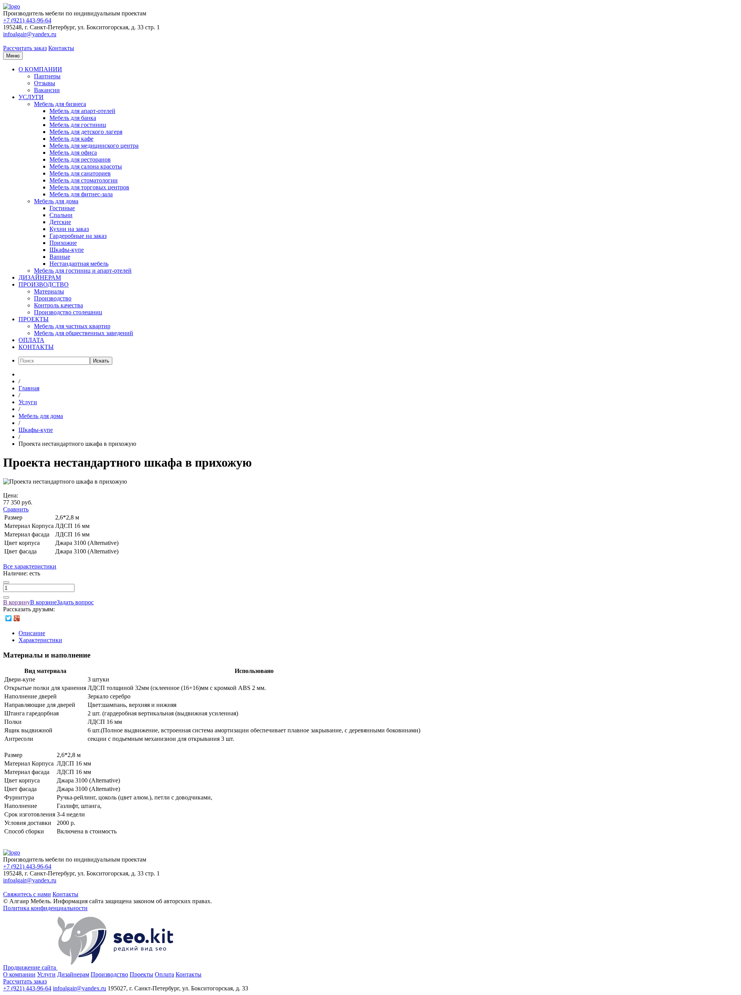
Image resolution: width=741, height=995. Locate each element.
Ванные (59, 256)
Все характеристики (29, 566)
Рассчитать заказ (25, 48)
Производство (52, 298)
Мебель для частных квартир (72, 326)
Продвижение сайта (30, 967)
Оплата (164, 974)
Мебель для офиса (73, 152)
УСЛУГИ (31, 97)
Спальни (61, 215)
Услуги (46, 974)
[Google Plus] (17, 618)
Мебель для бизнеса (60, 104)
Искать (101, 361)
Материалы (49, 291)
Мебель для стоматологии (83, 180)
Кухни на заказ (69, 229)
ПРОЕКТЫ (34, 319)
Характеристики (40, 640)
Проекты (141, 974)
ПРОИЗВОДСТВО (44, 284)
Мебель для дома (56, 201)
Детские (60, 222)
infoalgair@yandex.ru (29, 34)
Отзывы (44, 83)
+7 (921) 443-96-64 (27, 20)
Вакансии (47, 90)
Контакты (61, 48)
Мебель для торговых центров (89, 187)
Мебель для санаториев (80, 173)
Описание (32, 633)
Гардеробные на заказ (78, 236)
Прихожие (63, 242)
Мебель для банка (72, 118)
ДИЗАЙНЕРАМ (40, 277)
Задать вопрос (75, 602)
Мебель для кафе (71, 138)
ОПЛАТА (31, 340)
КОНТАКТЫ (36, 347)
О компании (19, 974)
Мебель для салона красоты (85, 166)
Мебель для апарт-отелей (82, 111)
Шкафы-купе (66, 249)
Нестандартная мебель (78, 263)
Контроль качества (58, 305)
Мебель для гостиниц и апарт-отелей (83, 270)
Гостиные (62, 208)
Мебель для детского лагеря (85, 131)
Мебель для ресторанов (80, 159)
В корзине (43, 602)
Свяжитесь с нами (27, 894)
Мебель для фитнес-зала (81, 194)
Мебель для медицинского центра (94, 145)
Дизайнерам (73, 974)
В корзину (16, 602)
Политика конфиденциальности (45, 908)
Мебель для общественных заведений (83, 333)
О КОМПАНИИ (40, 69)
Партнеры (47, 76)
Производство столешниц (68, 312)
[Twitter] (9, 618)
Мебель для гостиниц (77, 124)
